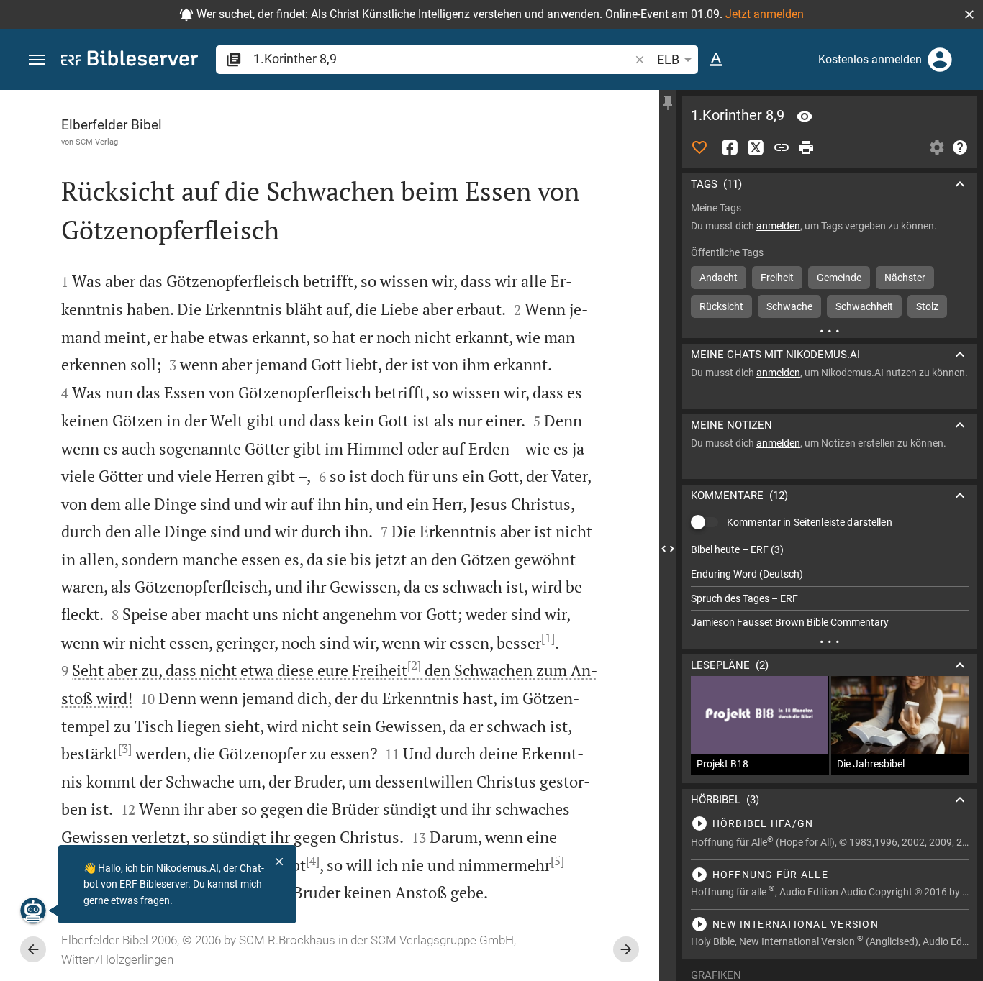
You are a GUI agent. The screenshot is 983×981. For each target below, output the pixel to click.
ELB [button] (668, 59)
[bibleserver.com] (129, 60)
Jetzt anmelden (764, 14)
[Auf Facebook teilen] (729, 147)
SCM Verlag (97, 142)
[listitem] (829, 550)
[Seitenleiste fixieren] (667, 103)
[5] (557, 861)
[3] (125, 749)
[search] (442, 58)
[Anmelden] (939, 59)
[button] (969, 14)
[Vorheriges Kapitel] (33, 949)
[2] (414, 665)
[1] (548, 638)
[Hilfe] (959, 147)
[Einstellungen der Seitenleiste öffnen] (936, 147)
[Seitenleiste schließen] (667, 548)
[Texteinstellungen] (716, 59)
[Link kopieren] (781, 147)
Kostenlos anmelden (870, 59)
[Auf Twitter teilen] (755, 147)
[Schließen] (279, 861)
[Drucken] (805, 147)
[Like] (699, 147)
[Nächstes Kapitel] (626, 949)
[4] (313, 861)
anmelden (778, 226)
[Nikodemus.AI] (33, 910)
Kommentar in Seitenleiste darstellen (809, 522)
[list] (829, 586)
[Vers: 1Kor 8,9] (804, 116)
